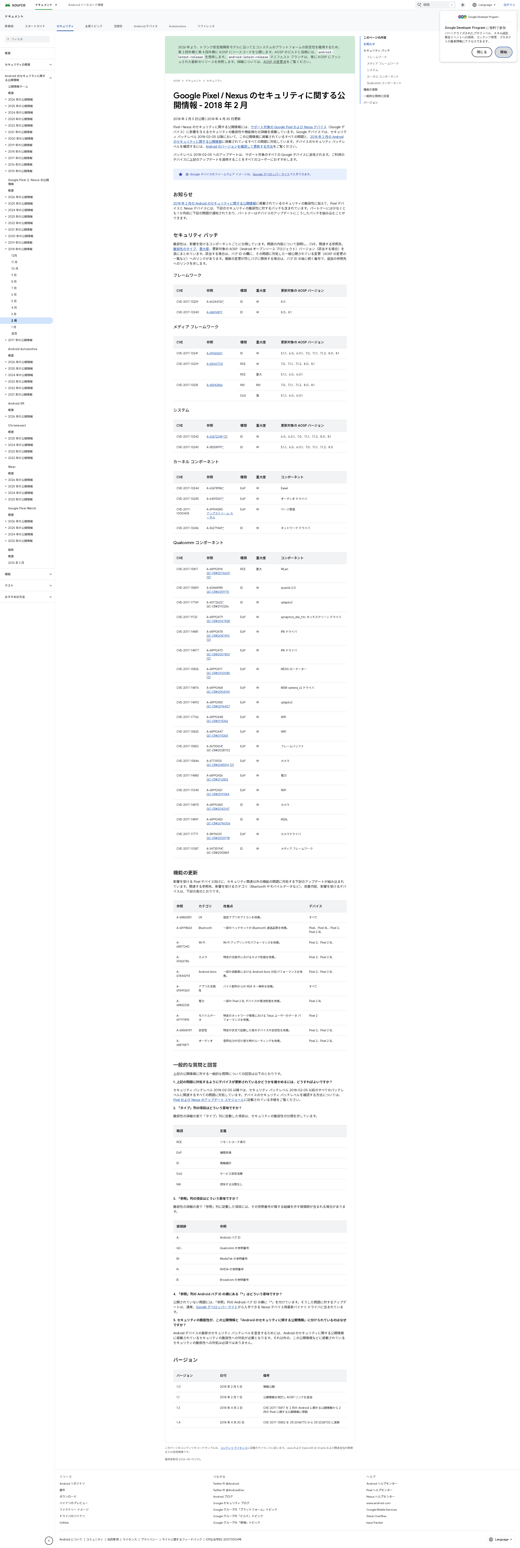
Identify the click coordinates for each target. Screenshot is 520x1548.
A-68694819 (214, 312)
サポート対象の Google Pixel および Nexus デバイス (289, 127)
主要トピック (94, 26)
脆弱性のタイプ (184, 249)
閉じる (482, 52)
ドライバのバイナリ (72, 1516)
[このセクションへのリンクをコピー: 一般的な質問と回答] (221, 1065)
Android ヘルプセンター (382, 1483)
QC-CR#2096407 (218, 706)
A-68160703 (215, 364)
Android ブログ (223, 1496)
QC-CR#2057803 (218, 654)
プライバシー (149, 1539)
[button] (24, 64)
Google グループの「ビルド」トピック (238, 1516)
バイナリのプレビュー (74, 1503)
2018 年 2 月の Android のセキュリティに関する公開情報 (214, 204)
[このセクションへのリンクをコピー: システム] (193, 410)
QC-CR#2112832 (217, 779)
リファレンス (206, 26)
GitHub (64, 1522)
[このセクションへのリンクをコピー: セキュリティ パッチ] (222, 235)
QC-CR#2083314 (218, 765)
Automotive (177, 26)
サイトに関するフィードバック (182, 1539)
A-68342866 (215, 385)
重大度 (204, 249)
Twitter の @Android (226, 1483)
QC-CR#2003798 (218, 838)
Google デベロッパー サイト (271, 174)
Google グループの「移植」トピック (236, 1522)
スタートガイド (35, 26)
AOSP (176, 80)
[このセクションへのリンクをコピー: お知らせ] (197, 195)
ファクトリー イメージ (74, 1509)
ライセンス (130, 1539)
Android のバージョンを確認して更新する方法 (239, 147)
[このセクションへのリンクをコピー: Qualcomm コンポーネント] (228, 543)
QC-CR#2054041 (218, 692)
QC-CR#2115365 (217, 736)
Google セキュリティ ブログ (231, 1503)
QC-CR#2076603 (218, 573)
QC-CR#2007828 (218, 621)
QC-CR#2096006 (218, 823)
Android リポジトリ (72, 1483)
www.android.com (378, 1503)
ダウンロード (68, 1496)
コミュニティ (94, 1539)
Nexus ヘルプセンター (380, 1496)
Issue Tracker (374, 1522)
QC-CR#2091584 (218, 794)
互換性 (118, 26)
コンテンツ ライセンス (233, 1448)
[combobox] (435, 5)
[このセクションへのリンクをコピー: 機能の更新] (202, 873)
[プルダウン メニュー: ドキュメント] (57, 5)
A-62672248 (215, 436)
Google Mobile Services (381, 1509)
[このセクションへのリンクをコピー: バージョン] (202, 1360)
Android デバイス (146, 26)
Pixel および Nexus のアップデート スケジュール (208, 1100)
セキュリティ (65, 26)
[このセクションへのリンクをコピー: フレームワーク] (206, 275)
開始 (503, 52)
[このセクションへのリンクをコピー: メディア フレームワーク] (223, 327)
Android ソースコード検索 (85, 5)
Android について (71, 1539)
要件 (62, 1490)
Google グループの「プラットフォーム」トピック (245, 1509)
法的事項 (113, 1539)
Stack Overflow (376, 1516)
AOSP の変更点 (274, 62)
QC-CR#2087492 (218, 636)
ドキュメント (44, 5)
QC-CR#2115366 (217, 721)
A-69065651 (214, 353)
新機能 (9, 26)
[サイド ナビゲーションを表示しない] (49, 1541)
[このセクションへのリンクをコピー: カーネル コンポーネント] (223, 462)
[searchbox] (27, 39)
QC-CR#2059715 (218, 592)
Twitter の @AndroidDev (228, 1490)
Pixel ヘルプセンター (379, 1490)
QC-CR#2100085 (218, 673)
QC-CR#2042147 (218, 809)
